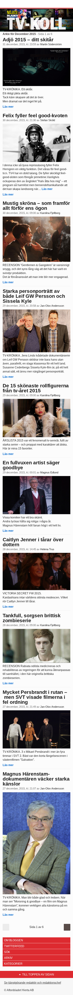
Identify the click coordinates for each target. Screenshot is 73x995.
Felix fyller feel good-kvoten (35, 115)
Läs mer (8, 106)
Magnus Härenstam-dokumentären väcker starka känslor (36, 779)
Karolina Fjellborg (50, 213)
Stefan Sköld (47, 120)
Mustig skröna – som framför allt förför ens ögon (36, 205)
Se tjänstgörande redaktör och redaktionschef (32, 982)
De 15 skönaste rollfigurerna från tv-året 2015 (36, 388)
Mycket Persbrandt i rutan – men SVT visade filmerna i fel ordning (35, 697)
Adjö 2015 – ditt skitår (28, 39)
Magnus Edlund (49, 472)
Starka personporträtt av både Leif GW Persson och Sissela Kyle (34, 296)
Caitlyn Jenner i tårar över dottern (33, 542)
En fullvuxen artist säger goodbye (31, 465)
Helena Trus (47, 549)
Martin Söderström (51, 44)
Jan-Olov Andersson (52, 305)
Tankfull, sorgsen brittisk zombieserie (32, 618)
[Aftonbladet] (16, 4)
